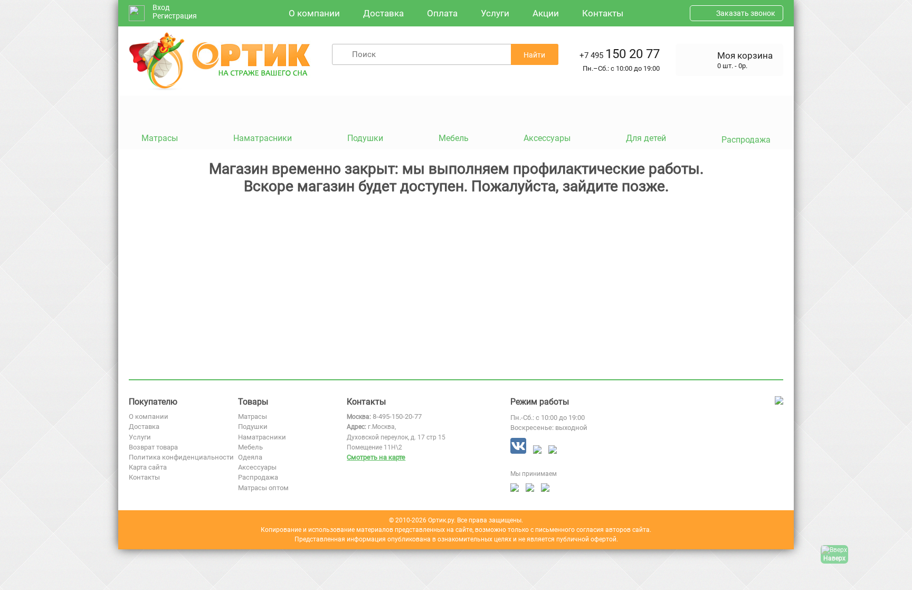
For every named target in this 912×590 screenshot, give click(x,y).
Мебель (250, 447)
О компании (314, 13)
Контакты (602, 13)
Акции (546, 13)
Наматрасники (262, 437)
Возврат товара (153, 447)
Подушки (253, 426)
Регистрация (175, 16)
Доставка (383, 13)
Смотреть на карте (376, 457)
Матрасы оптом (263, 488)
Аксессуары (257, 467)
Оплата (442, 13)
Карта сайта (148, 467)
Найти (534, 55)
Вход (161, 7)
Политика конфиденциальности (181, 457)
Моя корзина (745, 55)
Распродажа (258, 477)
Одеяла (250, 457)
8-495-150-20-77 (397, 416)
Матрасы (252, 416)
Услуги (495, 13)
